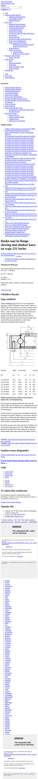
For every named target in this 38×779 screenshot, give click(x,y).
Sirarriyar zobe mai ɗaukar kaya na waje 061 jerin (21, 193)
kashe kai (12, 303)
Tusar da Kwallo (14, 37)
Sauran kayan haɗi (15, 50)
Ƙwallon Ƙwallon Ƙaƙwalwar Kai (20, 39)
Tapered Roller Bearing (16, 28)
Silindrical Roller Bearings (17, 26)
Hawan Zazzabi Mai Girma (17, 43)
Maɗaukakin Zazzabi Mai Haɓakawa (17, 236)
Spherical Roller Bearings (17, 24)
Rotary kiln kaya (14, 57)
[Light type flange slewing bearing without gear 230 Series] (19, 457)
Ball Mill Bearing (14, 20)
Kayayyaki (8, 22)
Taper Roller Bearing (15, 19)
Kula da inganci (14, 68)
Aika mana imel (6, 290)
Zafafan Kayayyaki (7, 522)
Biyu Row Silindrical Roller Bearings (17, 228)
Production (12, 65)
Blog (10, 61)
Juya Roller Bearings (15, 30)
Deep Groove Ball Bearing (17, 41)
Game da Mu (9, 59)
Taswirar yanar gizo (20, 522)
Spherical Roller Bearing (13, 15)
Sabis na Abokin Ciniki (16, 67)
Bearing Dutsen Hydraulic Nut (15, 232)
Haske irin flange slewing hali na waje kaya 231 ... (21, 214)
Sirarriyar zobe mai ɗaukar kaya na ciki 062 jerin (20, 188)
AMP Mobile (32, 522)
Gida (6, 13)
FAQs (7, 477)
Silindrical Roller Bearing (17, 17)
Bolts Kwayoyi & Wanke (21, 54)
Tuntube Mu (9, 70)
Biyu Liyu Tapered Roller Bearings (16, 225)
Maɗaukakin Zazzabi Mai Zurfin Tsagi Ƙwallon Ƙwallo (23, 45)
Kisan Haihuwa (14, 48)
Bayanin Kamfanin (15, 63)
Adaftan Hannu (18, 52)
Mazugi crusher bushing (12, 56)
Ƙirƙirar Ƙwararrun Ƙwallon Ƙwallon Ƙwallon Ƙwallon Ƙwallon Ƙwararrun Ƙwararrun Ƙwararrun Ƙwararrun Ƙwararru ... (20, 160)
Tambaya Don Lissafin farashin (11, 502)
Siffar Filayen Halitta (15, 32)
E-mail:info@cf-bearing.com (14, 516)
